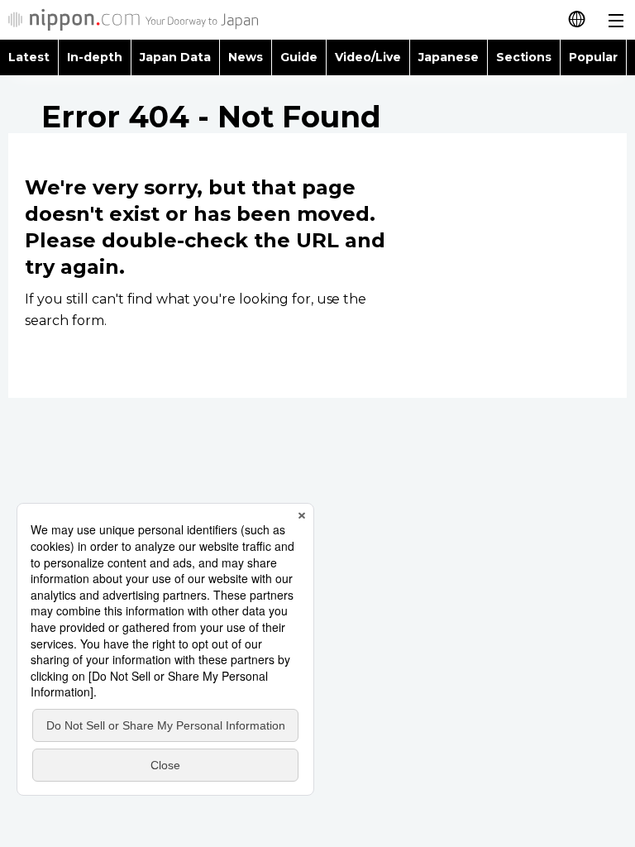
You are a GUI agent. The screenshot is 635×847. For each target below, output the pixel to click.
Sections (524, 57)
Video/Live (368, 57)
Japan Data (175, 57)
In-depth (94, 57)
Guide (299, 57)
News (245, 57)
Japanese (448, 57)
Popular (593, 57)
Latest (29, 57)
